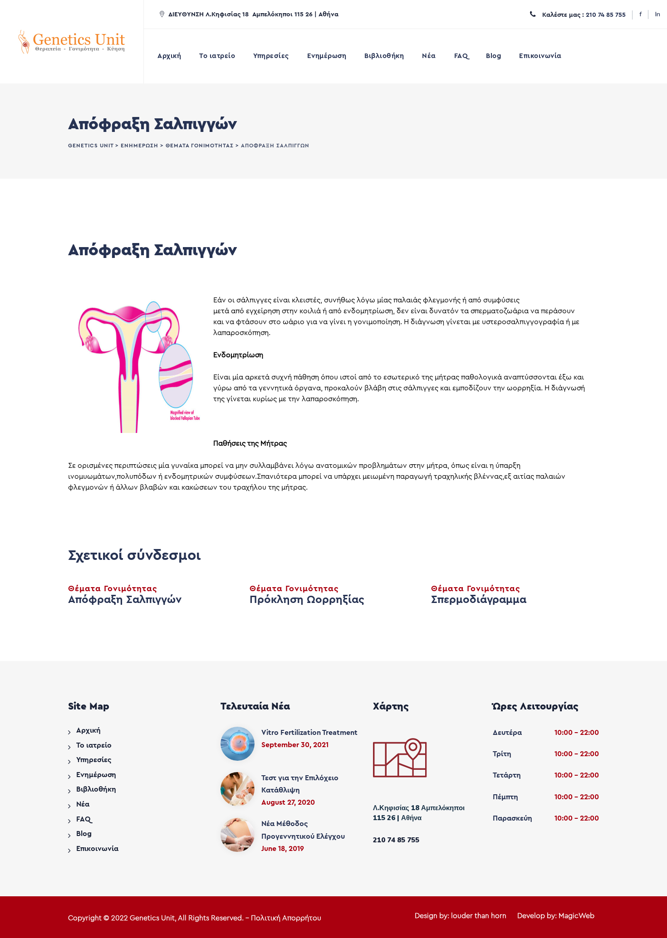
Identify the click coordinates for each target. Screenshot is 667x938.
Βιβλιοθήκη (384, 56)
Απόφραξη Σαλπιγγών (124, 599)
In (657, 14)
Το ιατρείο (217, 56)
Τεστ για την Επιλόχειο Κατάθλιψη (299, 784)
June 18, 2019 (282, 848)
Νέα (429, 56)
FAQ (461, 56)
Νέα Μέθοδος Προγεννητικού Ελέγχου (303, 830)
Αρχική (169, 56)
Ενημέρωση (327, 56)
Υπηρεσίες (271, 56)
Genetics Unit (152, 918)
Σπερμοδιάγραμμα (478, 599)
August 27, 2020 (288, 802)
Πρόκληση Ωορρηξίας (307, 599)
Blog (493, 56)
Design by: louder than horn (460, 915)
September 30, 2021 (295, 744)
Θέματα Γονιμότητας (112, 588)
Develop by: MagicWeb (555, 915)
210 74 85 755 (606, 15)
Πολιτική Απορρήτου (286, 918)
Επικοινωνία (540, 56)
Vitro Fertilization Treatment (309, 732)
